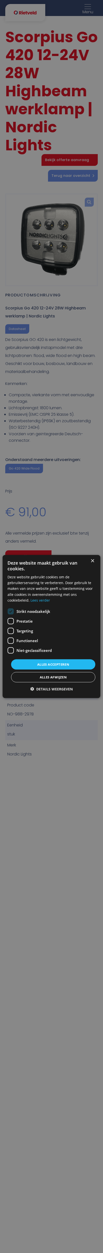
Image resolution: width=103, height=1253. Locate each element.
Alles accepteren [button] (53, 664)
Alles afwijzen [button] (53, 677)
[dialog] (51, 626)
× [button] (92, 561)
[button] (51, 689)
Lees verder (40, 600)
